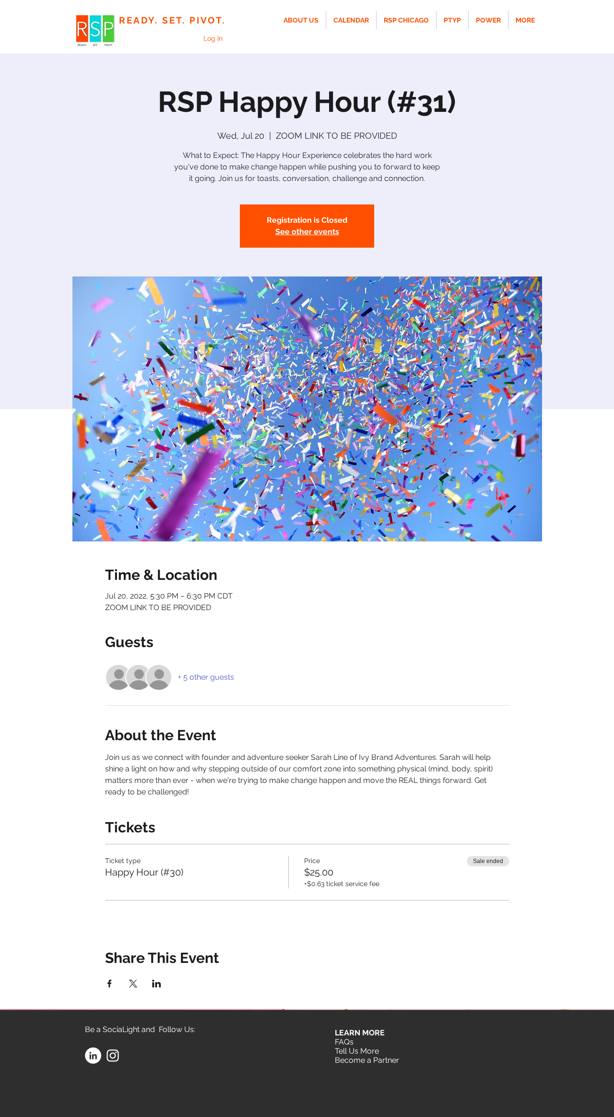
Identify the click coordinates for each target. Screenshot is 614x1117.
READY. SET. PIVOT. (172, 20)
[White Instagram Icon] (113, 1055)
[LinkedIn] (93, 1055)
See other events (307, 231)
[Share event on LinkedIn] (156, 983)
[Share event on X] (133, 983)
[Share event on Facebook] (109, 983)
